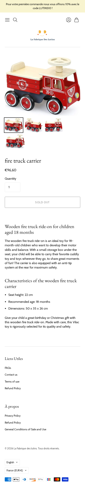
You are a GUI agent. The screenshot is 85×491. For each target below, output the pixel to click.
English (10, 462)
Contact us (11, 374)
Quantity (10, 178)
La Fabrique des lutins (25, 448)
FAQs (8, 368)
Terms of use (12, 381)
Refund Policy (13, 388)
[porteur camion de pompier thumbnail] (14, 125)
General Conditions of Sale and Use (25, 429)
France (15, 470)
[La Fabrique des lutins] (42, 35)
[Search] (15, 20)
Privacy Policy (13, 415)
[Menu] (7, 20)
